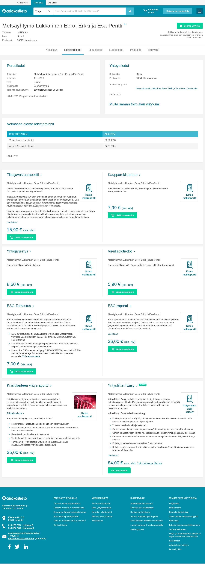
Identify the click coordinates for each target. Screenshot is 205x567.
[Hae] (130, 11)
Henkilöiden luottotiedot (141, 503)
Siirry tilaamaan (119, 470)
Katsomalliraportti (88, 196)
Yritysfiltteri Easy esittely (189, 408)
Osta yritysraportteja (101, 507)
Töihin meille (175, 507)
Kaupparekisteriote (122, 175)
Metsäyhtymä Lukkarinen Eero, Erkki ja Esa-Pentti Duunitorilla (166, 88)
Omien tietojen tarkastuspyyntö (183, 516)
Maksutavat (97, 520)
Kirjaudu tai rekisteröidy (177, 11)
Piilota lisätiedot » (15, 413)
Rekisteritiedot (72, 49)
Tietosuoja (174, 520)
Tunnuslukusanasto (101, 503)
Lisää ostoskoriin (24, 237)
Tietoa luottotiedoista (178, 512)
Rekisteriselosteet (177, 529)
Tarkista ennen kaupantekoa (67, 503)
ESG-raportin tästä (30, 356)
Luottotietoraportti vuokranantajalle (146, 525)
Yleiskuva (51, 49)
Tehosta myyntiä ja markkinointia (69, 507)
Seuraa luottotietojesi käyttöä (144, 516)
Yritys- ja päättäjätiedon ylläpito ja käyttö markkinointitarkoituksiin (185, 535)
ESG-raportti (118, 306)
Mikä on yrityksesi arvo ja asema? (70, 520)
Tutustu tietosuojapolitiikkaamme (184, 525)
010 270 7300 (21, 528)
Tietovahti (153, 49)
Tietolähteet (174, 541)
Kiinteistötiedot (60, 525)
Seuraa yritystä (192, 25)
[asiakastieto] (17, 11)
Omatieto (52, 3)
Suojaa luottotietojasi (140, 512)
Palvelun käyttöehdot (102, 512)
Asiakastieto (23, 3)
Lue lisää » (12, 222)
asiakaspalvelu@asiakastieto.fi (24, 533)
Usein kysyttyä (137, 529)
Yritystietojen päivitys (179, 545)
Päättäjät (135, 49)
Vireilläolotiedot (120, 251)
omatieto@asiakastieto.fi (21, 538)
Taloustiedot (95, 49)
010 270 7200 (20, 525)
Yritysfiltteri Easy (121, 385)
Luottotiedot (116, 49)
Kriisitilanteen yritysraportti (27, 385)
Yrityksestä (174, 503)
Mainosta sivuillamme (102, 516)
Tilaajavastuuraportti (23, 175)
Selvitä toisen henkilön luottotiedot (146, 520)
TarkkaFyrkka (175, 549)
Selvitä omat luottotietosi (142, 507)
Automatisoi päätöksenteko (66, 516)
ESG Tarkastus (19, 306)
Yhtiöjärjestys (17, 251)
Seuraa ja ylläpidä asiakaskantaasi (70, 512)
